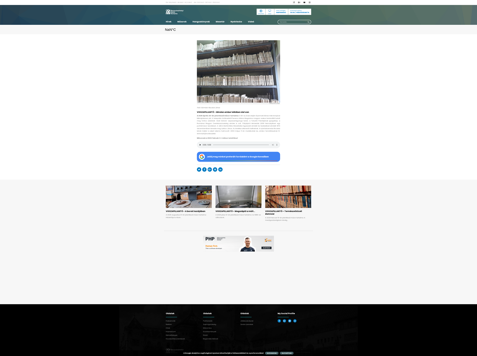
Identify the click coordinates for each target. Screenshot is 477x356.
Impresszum (171, 332)
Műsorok (182, 21)
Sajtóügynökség (209, 324)
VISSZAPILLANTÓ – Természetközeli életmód (283, 212)
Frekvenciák (170, 321)
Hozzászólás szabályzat (175, 339)
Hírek (168, 21)
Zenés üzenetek (246, 324)
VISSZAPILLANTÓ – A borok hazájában (185, 211)
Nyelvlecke (236, 21)
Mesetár (220, 21)
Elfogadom (272, 353)
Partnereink (207, 321)
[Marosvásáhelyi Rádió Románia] (189, 12)
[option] (238, 244)
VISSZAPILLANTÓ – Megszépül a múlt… (235, 211)
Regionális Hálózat (210, 339)
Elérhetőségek (171, 335)
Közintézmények (209, 332)
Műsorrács (207, 328)
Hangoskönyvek (201, 21)
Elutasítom (287, 353)
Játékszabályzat (246, 321)
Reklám (169, 324)
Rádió (205, 335)
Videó (251, 21)
